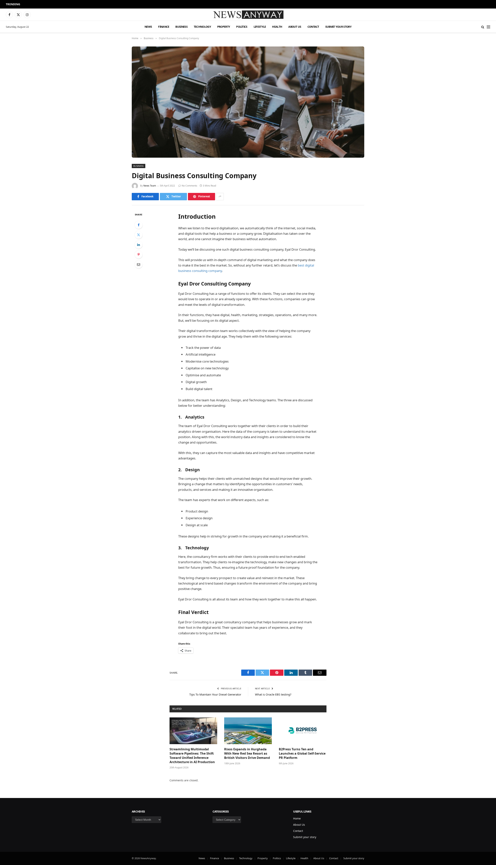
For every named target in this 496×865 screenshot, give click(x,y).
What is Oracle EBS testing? (273, 694)
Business (181, 26)
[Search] (482, 26)
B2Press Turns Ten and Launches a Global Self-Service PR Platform (302, 753)
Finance (163, 26)
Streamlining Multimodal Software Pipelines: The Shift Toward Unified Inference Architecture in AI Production (192, 755)
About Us (294, 26)
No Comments (189, 185)
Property (223, 26)
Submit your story (338, 26)
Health (277, 26)
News (148, 26)
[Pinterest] (138, 254)
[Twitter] (138, 235)
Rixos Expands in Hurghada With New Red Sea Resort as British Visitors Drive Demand (247, 753)
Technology (202, 26)
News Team (149, 185)
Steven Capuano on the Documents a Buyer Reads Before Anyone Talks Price (74, 4)
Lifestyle (260, 26)
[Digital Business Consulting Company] (248, 102)
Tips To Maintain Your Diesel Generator (215, 694)
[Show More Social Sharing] (220, 196)
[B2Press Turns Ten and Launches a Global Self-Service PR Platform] (302, 730)
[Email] (138, 264)
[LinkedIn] (138, 244)
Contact (313, 26)
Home (297, 818)
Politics (241, 26)
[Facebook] (138, 225)
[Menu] (488, 26)
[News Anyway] (248, 15)
